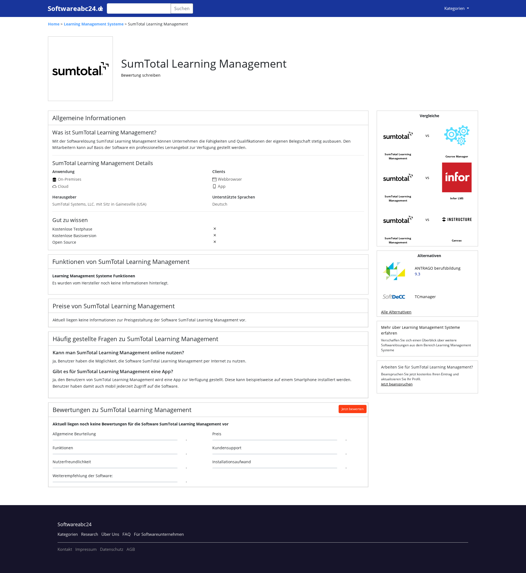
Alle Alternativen (396, 312)
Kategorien (68, 534)
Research (89, 534)
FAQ (126, 534)
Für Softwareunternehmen (159, 534)
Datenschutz (111, 549)
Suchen (182, 8)
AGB (131, 549)
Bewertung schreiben (141, 75)
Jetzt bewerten (353, 409)
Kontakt (65, 549)
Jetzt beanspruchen (397, 384)
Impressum (86, 549)
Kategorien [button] (455, 8)
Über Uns (110, 534)
